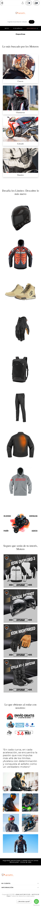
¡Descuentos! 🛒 (32, 28)
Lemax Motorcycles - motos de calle (23, 895)
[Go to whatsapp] (36, 901)
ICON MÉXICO (17, 28)
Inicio (7, 28)
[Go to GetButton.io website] (36, 905)
